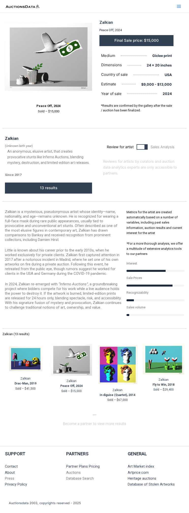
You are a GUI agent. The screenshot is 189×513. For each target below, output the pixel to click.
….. (94, 413)
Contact (11, 466)
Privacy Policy (16, 484)
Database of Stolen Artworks (151, 484)
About (10, 472)
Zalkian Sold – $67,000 (117, 395)
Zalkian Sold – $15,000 (71, 386)
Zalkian (106, 22)
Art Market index (141, 466)
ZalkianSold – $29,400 (163, 385)
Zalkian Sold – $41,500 (25, 383)
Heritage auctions (142, 478)
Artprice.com (138, 472)
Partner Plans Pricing (83, 466)
